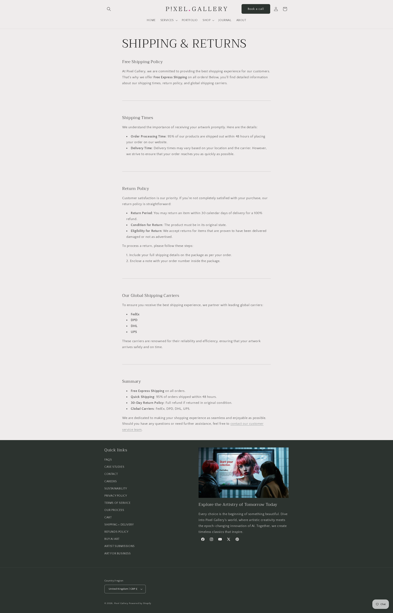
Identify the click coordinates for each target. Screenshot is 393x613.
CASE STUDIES (114, 467)
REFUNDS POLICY (116, 532)
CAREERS (110, 481)
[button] (108, 9)
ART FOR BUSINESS (117, 553)
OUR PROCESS (114, 510)
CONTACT (111, 474)
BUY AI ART (112, 539)
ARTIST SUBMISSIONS (119, 546)
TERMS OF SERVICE (117, 503)
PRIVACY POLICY (115, 495)
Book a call (256, 9)
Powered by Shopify (140, 603)
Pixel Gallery (121, 603)
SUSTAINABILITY (115, 488)
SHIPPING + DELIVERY (119, 524)
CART (108, 517)
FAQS (108, 459)
